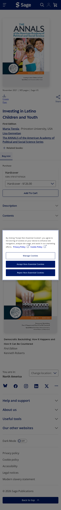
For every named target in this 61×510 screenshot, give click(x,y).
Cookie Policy (36, 247)
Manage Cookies (30, 255)
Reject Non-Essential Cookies (30, 272)
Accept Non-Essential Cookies (30, 264)
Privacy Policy (19, 247)
